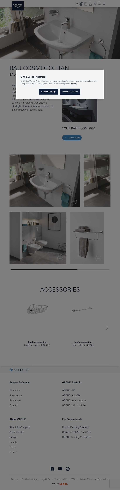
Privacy (74, 83)
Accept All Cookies (70, 91)
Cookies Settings (48, 91)
